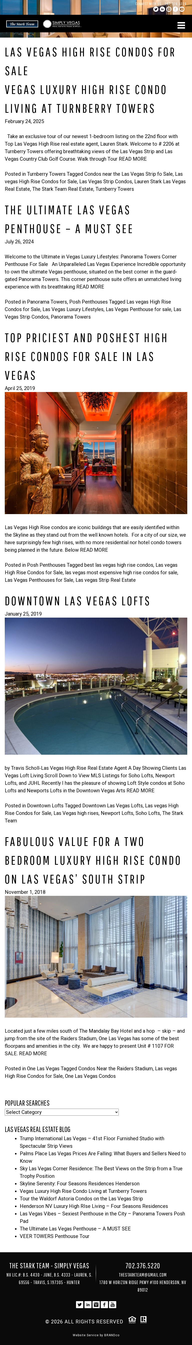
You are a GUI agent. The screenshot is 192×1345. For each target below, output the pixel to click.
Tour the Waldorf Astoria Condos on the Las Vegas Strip (81, 1199)
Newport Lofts (117, 813)
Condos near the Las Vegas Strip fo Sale (128, 174)
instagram (169, 9)
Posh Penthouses (88, 302)
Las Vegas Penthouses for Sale (39, 580)
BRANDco (112, 1335)
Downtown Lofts (45, 806)
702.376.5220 (176, 4)
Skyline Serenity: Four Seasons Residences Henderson (80, 1184)
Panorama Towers (47, 302)
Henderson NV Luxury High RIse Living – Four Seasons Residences (94, 1206)
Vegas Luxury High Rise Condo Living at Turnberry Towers (83, 1191)
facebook (175, 9)
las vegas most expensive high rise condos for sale (121, 572)
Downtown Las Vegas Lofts (78, 600)
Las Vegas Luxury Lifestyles (73, 309)
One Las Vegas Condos (90, 1076)
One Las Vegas (43, 1069)
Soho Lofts (148, 813)
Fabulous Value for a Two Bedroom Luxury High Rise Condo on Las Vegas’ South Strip (93, 860)
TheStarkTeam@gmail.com (143, 1275)
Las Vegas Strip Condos (105, 181)
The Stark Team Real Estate (62, 189)
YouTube (181, 9)
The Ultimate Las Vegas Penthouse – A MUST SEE (75, 1229)
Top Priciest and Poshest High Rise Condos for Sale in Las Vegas (86, 356)
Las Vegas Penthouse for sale (138, 309)
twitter (155, 9)
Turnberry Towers (46, 174)
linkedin (162, 9)
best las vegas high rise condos (118, 565)
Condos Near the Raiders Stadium (115, 1069)
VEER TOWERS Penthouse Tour (55, 1236)
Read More (133, 159)
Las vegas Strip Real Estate (106, 580)
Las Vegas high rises (76, 813)
